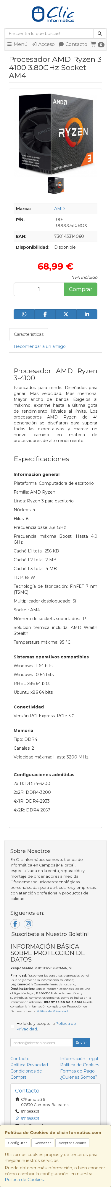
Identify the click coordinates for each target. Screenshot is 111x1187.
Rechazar (43, 1142)
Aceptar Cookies (72, 1142)
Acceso (46, 44)
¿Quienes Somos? (78, 1077)
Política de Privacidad (52, 1011)
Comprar (80, 289)
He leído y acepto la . (46, 1026)
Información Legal (79, 1058)
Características (29, 334)
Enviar (81, 1042)
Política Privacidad (29, 1065)
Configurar (17, 1142)
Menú (20, 44)
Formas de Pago (77, 1071)
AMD (59, 208)
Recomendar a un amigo (40, 346)
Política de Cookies (24, 1179)
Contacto (75, 44)
